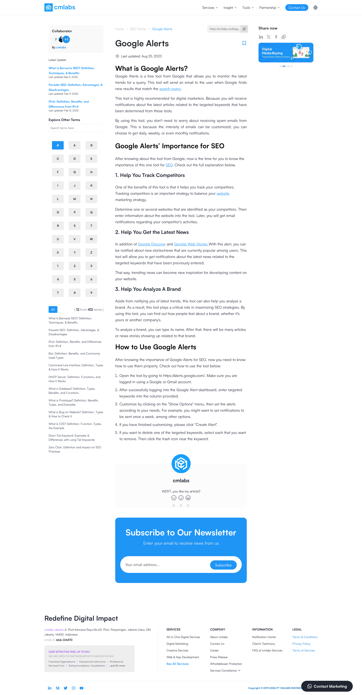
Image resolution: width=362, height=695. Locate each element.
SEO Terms (138, 29)
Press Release (219, 657)
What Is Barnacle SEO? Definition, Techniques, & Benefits (70, 320)
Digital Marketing (177, 643)
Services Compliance (223, 670)
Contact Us (217, 643)
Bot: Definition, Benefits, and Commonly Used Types (74, 355)
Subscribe (223, 565)
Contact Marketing (330, 686)
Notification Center (264, 637)
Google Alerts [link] (162, 29)
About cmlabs (219, 637)
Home (119, 29)
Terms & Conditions (305, 637)
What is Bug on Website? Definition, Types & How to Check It (76, 414)
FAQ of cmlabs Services (267, 650)
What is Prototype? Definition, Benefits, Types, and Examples (74, 402)
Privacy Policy (301, 643)
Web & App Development (183, 657)
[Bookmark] (244, 43)
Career (214, 650)
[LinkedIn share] (261, 36)
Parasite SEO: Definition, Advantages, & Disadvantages (74, 332)
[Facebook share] (276, 36)
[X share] (268, 36)
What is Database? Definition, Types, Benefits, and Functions (72, 391)
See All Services (178, 663)
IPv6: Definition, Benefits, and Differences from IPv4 (75, 344)
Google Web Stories (191, 244)
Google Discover (152, 244)
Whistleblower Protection (226, 663)
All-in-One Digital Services (183, 637)
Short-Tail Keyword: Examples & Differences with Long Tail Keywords (72, 437)
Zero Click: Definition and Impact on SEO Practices (75, 449)
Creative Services (177, 650)
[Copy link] (283, 36)
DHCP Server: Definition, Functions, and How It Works (74, 379)
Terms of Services (303, 650)
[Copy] (244, 28)
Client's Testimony (263, 643)
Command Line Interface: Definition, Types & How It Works (76, 367)
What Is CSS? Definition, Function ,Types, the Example (75, 426)
